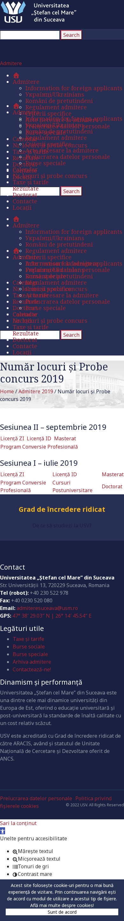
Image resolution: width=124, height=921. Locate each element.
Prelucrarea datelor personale (36, 798)
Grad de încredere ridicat (62, 513)
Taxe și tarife (28, 638)
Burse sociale (29, 646)
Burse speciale (30, 654)
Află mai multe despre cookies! (62, 905)
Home (7, 391)
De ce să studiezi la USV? (62, 525)
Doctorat (112, 486)
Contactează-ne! (32, 669)
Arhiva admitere (32, 661)
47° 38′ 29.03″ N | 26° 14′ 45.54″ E (52, 615)
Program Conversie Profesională (39, 446)
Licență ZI (12, 438)
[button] (2, 830)
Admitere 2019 (35, 391)
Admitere (11, 63)
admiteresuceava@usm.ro (47, 608)
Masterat (65, 438)
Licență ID (39, 438)
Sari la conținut (18, 823)
